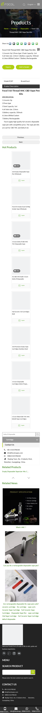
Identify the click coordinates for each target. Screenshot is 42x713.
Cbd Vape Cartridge (9, 616)
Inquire (8, 67)
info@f (6, 692)
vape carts (31, 607)
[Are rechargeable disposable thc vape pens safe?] (21, 586)
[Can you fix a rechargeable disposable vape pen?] (21, 547)
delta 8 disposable (8, 619)
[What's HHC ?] (21, 506)
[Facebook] (4, 653)
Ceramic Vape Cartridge (11, 610)
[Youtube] (19, 653)
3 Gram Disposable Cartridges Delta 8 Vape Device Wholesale (19, 383)
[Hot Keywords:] (38, 434)
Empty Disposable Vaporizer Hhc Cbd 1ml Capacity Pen (15, 472)
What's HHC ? (21, 527)
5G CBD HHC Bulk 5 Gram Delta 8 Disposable (20, 278)
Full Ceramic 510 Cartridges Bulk (20, 313)
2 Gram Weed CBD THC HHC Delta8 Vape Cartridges (21, 418)
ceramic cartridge (8, 607)
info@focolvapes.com (15, 453)
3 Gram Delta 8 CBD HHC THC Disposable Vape (20, 243)
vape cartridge (33, 613)
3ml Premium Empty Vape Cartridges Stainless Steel (20, 348)
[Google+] (9, 653)
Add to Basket (24, 67)
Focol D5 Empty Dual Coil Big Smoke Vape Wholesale (21, 208)
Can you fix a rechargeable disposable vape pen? (21, 566)
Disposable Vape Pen (18, 613)
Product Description (11, 86)
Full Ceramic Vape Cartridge (28, 616)
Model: (6, 81)
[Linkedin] (14, 653)
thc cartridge (21, 607)
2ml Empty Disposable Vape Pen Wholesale (20, 173)
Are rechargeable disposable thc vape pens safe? (21, 604)
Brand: (23, 81)
